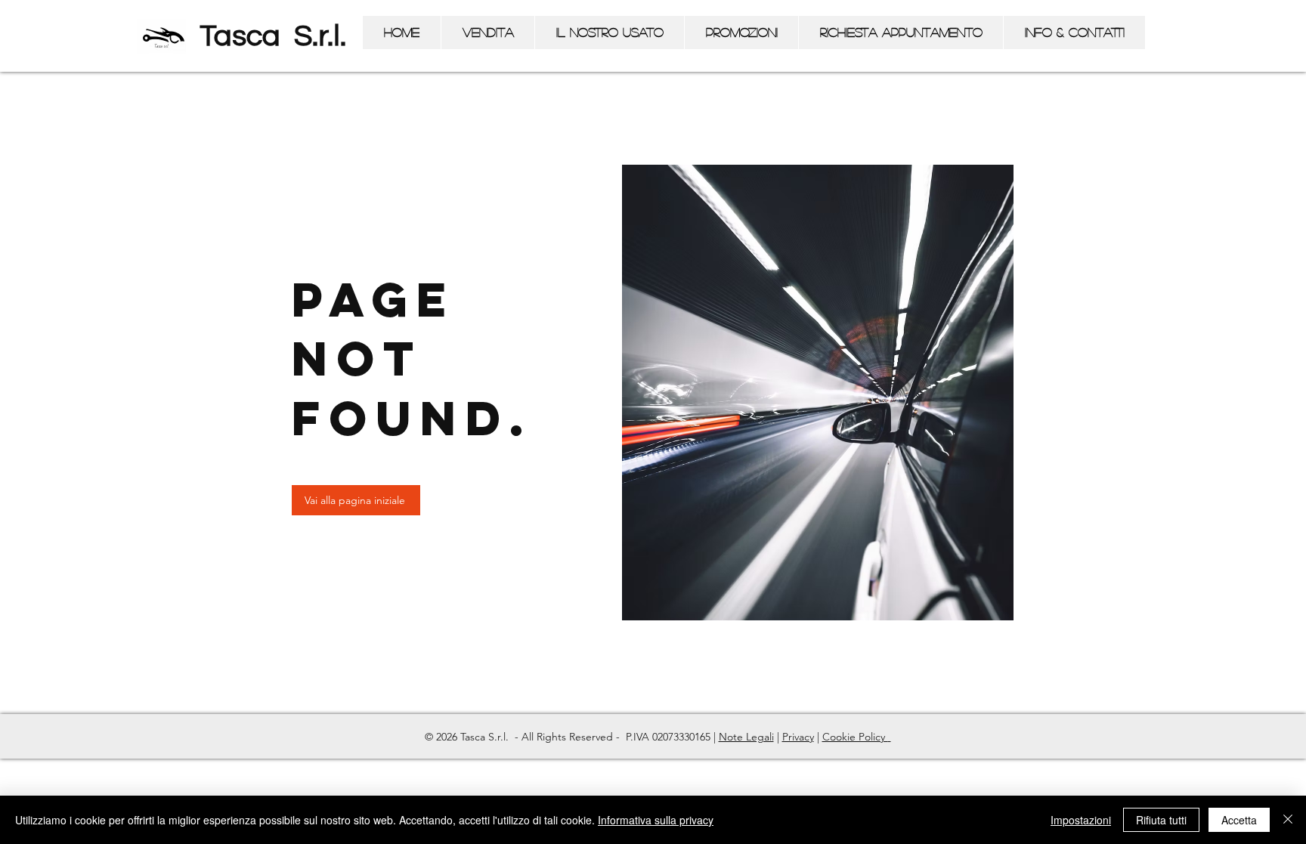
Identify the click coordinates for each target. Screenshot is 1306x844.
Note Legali (746, 737)
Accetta (1239, 819)
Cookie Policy (855, 737)
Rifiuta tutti (1161, 819)
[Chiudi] (1288, 820)
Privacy (798, 737)
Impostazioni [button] (1081, 819)
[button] (487, 32)
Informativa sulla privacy (655, 819)
